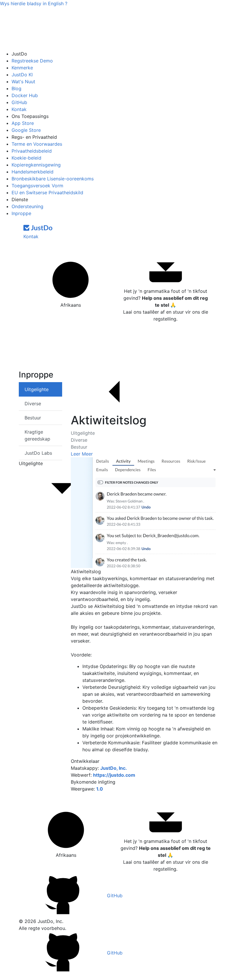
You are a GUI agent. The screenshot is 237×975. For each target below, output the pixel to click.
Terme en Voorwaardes (37, 144)
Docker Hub (25, 95)
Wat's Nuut (23, 81)
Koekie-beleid (26, 158)
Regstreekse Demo (32, 61)
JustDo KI (22, 74)
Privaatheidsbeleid (32, 151)
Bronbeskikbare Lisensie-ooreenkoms (53, 179)
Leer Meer (82, 454)
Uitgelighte (83, 433)
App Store (23, 123)
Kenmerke (22, 68)
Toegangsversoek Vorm (37, 185)
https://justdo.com (114, 775)
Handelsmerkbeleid (32, 172)
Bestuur (79, 447)
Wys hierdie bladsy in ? (33, 3)
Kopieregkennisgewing (36, 165)
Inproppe (21, 213)
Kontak (19, 109)
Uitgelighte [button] (31, 463)
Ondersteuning (27, 206)
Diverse (79, 440)
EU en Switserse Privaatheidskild (47, 192)
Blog (16, 88)
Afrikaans (70, 305)
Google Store (26, 130)
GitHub (19, 102)
